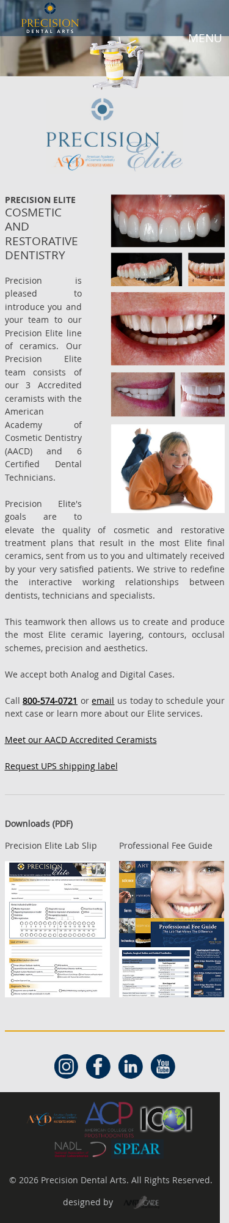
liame (103, 700)
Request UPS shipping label (61, 766)
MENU (205, 38)
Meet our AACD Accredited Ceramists (81, 739)
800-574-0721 (50, 700)
